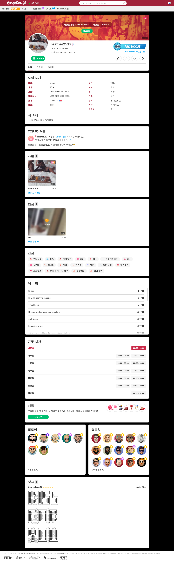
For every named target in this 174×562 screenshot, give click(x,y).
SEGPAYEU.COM (65, 553)
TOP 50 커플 (60, 137)
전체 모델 (5, 9)
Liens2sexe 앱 (63, 9)
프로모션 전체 (37, 9)
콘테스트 (48, 9)
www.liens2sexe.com (28, 553)
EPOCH (56, 553)
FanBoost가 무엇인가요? (135, 52)
